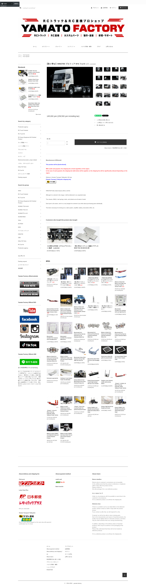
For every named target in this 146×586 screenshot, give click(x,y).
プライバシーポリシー (52, 562)
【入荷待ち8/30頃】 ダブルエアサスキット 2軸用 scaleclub (59, 247)
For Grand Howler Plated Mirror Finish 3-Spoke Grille (121, 358)
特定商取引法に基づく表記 (119, 148)
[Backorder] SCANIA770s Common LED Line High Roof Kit (120, 310)
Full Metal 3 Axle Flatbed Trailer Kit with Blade (66, 379)
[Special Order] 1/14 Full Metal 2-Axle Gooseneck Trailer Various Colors (53, 310)
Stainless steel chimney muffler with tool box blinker (107, 382)
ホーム (35, 46)
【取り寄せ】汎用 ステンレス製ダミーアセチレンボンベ (107, 307)
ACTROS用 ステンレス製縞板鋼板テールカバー (34, 96)
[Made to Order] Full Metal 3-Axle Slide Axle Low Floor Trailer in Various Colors (120, 284)
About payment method (53, 549)
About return (107, 148)
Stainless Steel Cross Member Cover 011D (33, 80)
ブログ (98, 46)
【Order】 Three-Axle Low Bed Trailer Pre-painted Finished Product (80, 408)
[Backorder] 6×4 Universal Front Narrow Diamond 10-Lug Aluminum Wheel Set (79, 335)
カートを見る (68, 554)
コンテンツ (70, 46)
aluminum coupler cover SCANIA (34, 88)
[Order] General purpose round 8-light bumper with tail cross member (93, 382)
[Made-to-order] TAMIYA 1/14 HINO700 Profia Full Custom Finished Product (52, 436)
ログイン (114, 7)
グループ (57, 46)
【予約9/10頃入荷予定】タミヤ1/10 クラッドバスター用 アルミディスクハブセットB (107, 280)
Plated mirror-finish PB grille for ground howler (106, 357)
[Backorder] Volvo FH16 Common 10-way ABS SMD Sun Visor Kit (80, 359)
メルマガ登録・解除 (86, 46)
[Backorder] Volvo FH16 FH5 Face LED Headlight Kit (93, 360)
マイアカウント (69, 546)
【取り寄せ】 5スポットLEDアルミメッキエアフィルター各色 (79, 283)
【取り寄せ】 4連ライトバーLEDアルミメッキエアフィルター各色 (66, 283)
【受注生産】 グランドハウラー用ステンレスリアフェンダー (52, 280)
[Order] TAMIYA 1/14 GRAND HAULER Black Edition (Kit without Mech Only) (93, 410)
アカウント (96, 7)
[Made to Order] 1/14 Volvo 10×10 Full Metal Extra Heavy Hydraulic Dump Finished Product (66, 311)
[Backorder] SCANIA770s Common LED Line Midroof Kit (52, 338)
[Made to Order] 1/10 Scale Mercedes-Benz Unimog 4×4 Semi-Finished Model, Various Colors (79, 310)
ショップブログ (51, 567)
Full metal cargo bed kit (52, 378)
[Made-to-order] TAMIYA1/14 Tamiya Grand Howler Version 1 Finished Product (66, 409)
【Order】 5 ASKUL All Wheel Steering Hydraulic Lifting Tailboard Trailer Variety (120, 386)
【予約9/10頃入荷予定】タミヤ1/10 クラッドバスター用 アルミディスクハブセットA (93, 280)
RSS (48, 569)
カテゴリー (45, 46)
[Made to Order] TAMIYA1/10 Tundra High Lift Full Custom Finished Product (66, 359)
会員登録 (105, 7)
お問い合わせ (109, 46)
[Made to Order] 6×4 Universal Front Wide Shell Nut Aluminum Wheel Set (106, 335)
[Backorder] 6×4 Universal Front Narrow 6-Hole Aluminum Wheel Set (120, 335)
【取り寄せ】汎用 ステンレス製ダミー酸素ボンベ (93, 306)
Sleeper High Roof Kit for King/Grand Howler (107, 407)
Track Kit (27, 55)
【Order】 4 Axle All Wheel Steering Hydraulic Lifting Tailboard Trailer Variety (52, 413)
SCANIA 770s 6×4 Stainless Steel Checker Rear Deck (34, 72)
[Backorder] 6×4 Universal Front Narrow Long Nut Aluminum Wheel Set (93, 335)
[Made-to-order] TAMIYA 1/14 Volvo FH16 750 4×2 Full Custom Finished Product (66, 436)
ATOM (51, 569)
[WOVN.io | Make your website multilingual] (16, 3)
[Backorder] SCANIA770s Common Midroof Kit (65, 338)
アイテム (124, 7)
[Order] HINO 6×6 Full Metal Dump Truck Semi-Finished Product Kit (80, 381)
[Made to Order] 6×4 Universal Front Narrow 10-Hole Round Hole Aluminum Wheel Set (52, 359)
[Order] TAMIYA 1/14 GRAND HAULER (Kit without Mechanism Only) (120, 410)
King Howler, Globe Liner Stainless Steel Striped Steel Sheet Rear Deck (34, 105)
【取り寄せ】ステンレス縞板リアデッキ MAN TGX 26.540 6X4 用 (86, 247)
